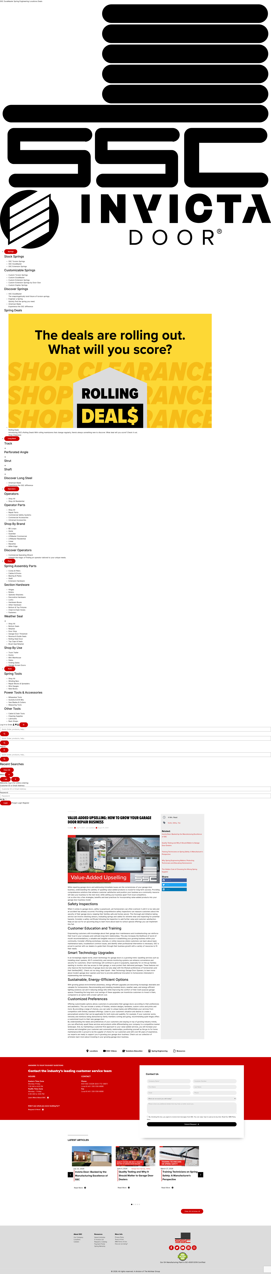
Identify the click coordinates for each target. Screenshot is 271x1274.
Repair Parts (13, 512)
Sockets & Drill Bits (16, 700)
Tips (179, 823)
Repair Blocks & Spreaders (19, 684)
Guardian (12, 534)
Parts (10, 561)
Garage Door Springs (138, 1169)
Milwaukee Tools (15, 697)
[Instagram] (194, 1247)
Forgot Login (17, 803)
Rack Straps (13, 721)
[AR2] (80, 970)
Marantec (12, 544)
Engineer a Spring (15, 299)
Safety (175, 823)
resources (149, 946)
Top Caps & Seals (15, 641)
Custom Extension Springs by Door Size (24, 283)
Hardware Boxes (15, 602)
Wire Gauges (13, 686)
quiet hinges (149, 1017)
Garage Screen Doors (17, 665)
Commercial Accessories (18, 517)
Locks (10, 600)
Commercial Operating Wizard (20, 555)
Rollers (11, 592)
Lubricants (12, 719)
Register (26, 803)
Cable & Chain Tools (16, 713)
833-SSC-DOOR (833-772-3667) (94, 1084)
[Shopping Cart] (16, 725)
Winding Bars (13, 681)
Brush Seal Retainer (16, 644)
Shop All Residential (16, 501)
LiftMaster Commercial (17, 536)
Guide (170, 823)
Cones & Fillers (14, 571)
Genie (10, 531)
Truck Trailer (13, 652)
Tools (10, 669)
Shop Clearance (14, 435)
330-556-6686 (97, 1086)
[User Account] (18, 725)
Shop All (11, 499)
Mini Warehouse (14, 658)
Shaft (10, 578)
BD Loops (12, 528)
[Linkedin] (188, 1247)
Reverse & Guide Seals (17, 636)
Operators (12, 489)
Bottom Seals (13, 626)
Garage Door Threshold (17, 634)
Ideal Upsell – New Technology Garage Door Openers (122, 970)
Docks (11, 655)
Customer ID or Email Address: (12, 785)
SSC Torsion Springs (16, 261)
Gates (10, 660)
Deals (40, 1)
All (6, 779)
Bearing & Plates (14, 576)
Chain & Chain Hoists (16, 610)
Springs (11, 251)
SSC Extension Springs (17, 266)
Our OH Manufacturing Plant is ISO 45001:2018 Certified (182, 1262)
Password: (4, 792)
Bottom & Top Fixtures (17, 607)
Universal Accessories (17, 520)
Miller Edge (12, 546)
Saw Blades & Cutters (17, 702)
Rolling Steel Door (15, 639)
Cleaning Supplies (15, 716)
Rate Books (13, 689)
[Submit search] (4, 733)
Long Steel (12, 438)
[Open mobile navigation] (23, 724)
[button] (174, 880)
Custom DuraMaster (16, 277)
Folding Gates (13, 663)
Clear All (7, 770)
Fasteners (12, 612)
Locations (33, 1)
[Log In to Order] (14, 725)
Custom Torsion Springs (18, 275)
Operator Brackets (15, 595)
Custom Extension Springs (19, 280)
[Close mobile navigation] (9, 774)
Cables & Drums (14, 573)
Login (6, 803)
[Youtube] (182, 1247)
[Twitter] (177, 1247)
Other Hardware (14, 605)
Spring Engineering (21, 1)
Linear (10, 541)
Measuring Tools (15, 705)
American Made (14, 304)
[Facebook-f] (171, 1247)
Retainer (11, 629)
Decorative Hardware (17, 597)
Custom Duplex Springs (17, 285)
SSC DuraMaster (6, 1)
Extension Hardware (16, 581)
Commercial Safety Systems (19, 515)
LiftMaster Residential (17, 539)
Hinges (11, 590)
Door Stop (12, 631)
